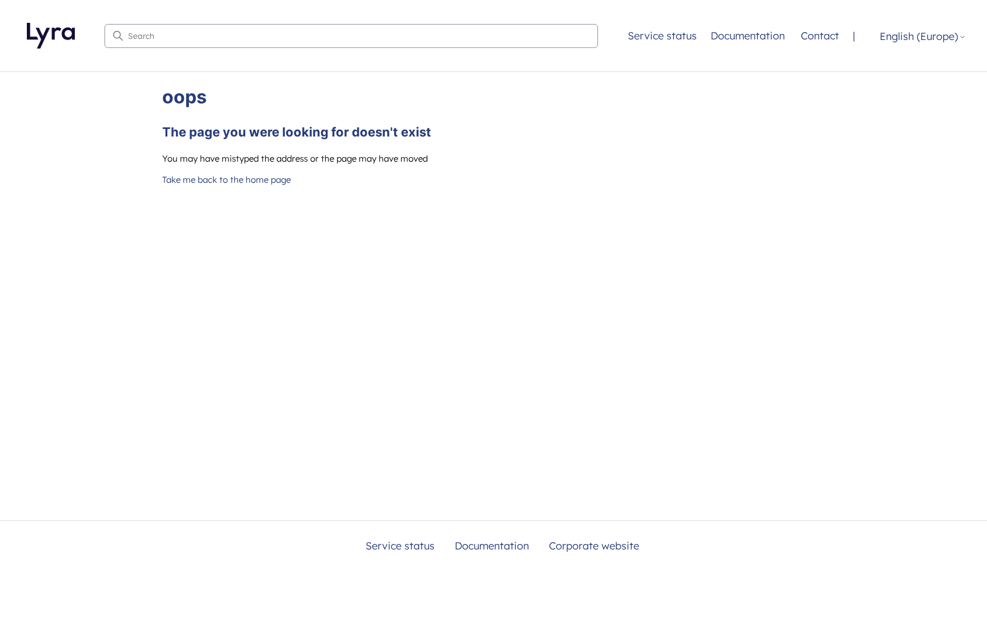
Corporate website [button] (594, 545)
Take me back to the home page (226, 179)
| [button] (854, 35)
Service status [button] (662, 35)
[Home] (51, 36)
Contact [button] (820, 35)
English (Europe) (919, 37)
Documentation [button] (748, 35)
